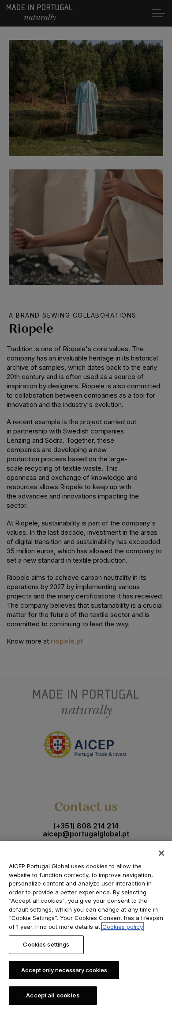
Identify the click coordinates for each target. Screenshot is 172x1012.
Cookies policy (122, 926)
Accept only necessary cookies (64, 970)
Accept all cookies (52, 995)
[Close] (161, 853)
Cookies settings (46, 944)
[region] (86, 926)
